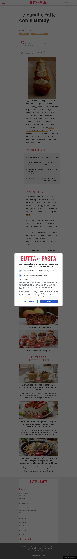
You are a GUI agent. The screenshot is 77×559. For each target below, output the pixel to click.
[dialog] (38, 279)
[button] (38, 279)
